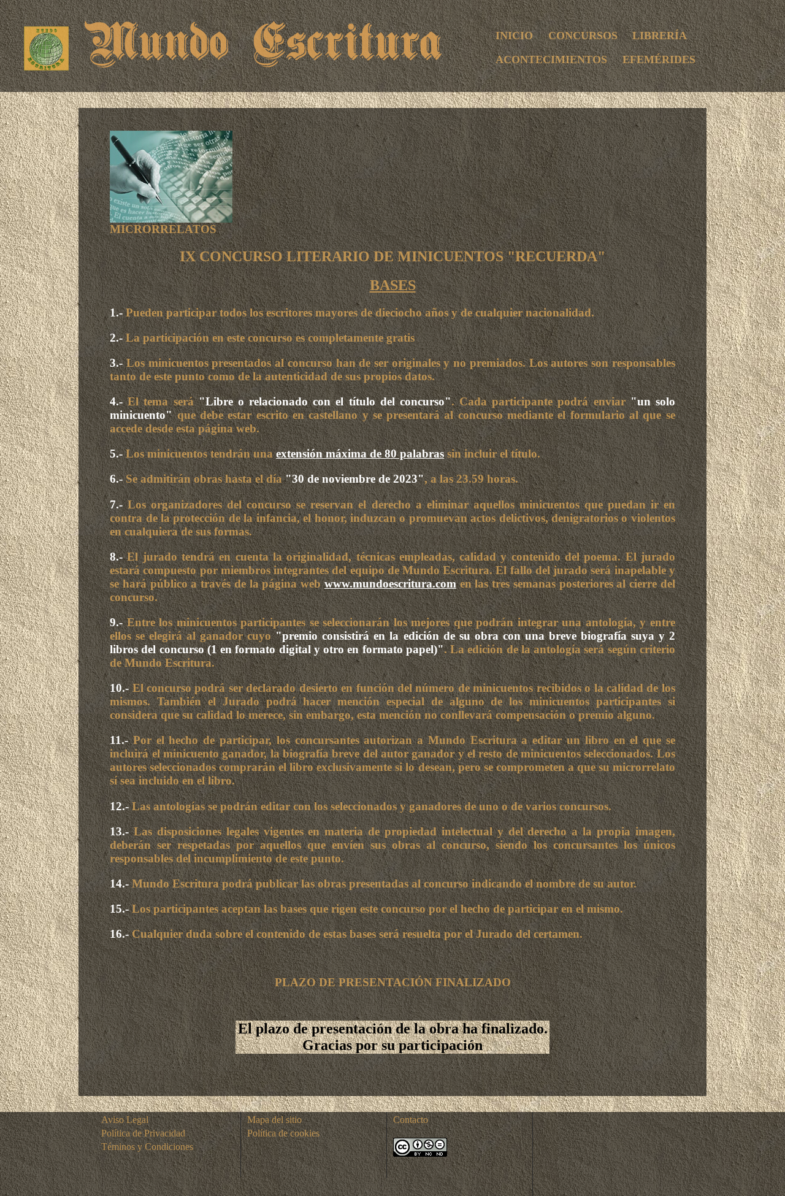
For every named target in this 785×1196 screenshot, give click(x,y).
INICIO (514, 35)
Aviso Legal (124, 1119)
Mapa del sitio (274, 1119)
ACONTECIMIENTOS (551, 59)
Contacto (410, 1119)
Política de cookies (283, 1133)
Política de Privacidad (143, 1133)
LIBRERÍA (659, 35)
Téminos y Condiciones (147, 1146)
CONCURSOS (583, 35)
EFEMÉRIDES (658, 59)
